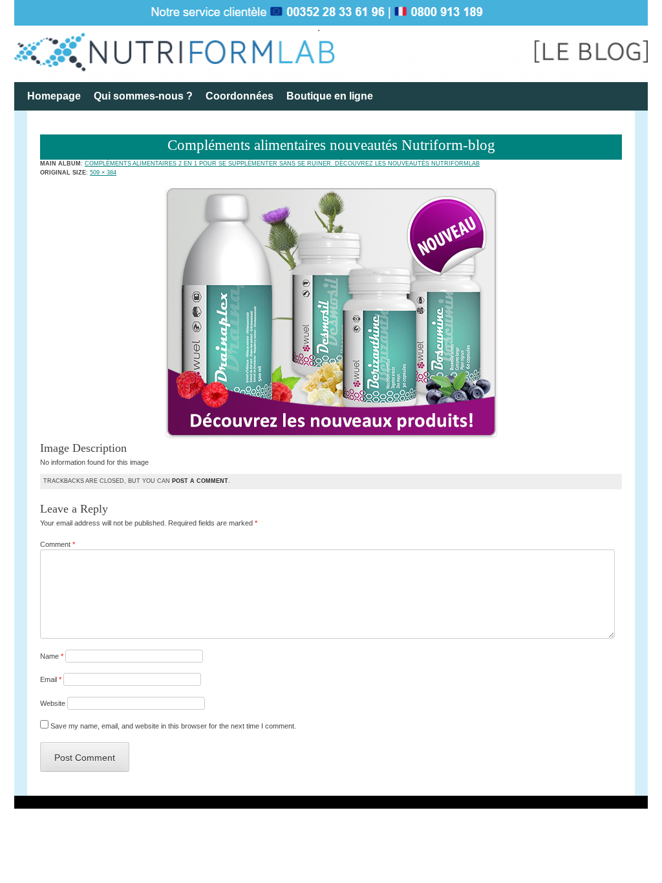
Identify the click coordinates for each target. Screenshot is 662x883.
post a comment (200, 481)
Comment (57, 544)
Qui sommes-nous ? (143, 95)
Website (52, 703)
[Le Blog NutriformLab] (331, 41)
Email (50, 679)
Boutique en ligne (329, 95)
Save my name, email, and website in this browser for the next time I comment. (173, 726)
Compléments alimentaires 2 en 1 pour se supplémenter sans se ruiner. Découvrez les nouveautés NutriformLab (282, 163)
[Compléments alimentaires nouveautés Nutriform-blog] (331, 434)
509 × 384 (103, 172)
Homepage (54, 95)
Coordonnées (239, 95)
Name (51, 656)
